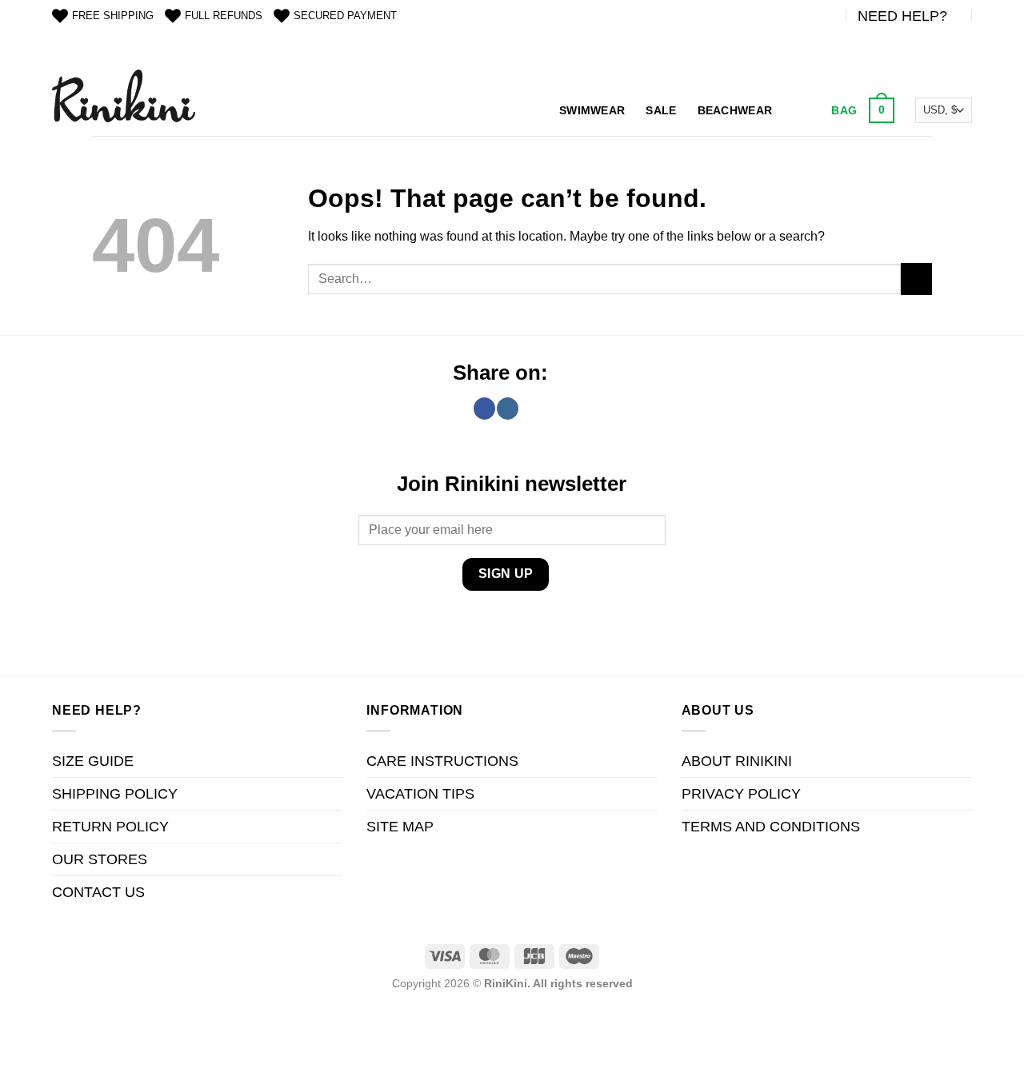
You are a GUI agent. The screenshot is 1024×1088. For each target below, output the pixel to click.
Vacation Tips (420, 794)
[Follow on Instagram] (507, 408)
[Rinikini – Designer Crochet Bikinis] (123, 96)
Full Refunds (223, 16)
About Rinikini (737, 761)
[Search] (799, 110)
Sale (661, 110)
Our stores (99, 859)
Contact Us (98, 892)
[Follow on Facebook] (484, 408)
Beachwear (735, 110)
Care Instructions (442, 761)
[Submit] (916, 278)
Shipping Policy (115, 794)
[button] (860, 110)
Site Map (400, 827)
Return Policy (110, 827)
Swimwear (592, 110)
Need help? (902, 16)
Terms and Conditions (771, 827)
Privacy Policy (741, 794)
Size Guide (93, 761)
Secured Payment (345, 16)
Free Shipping (113, 16)
